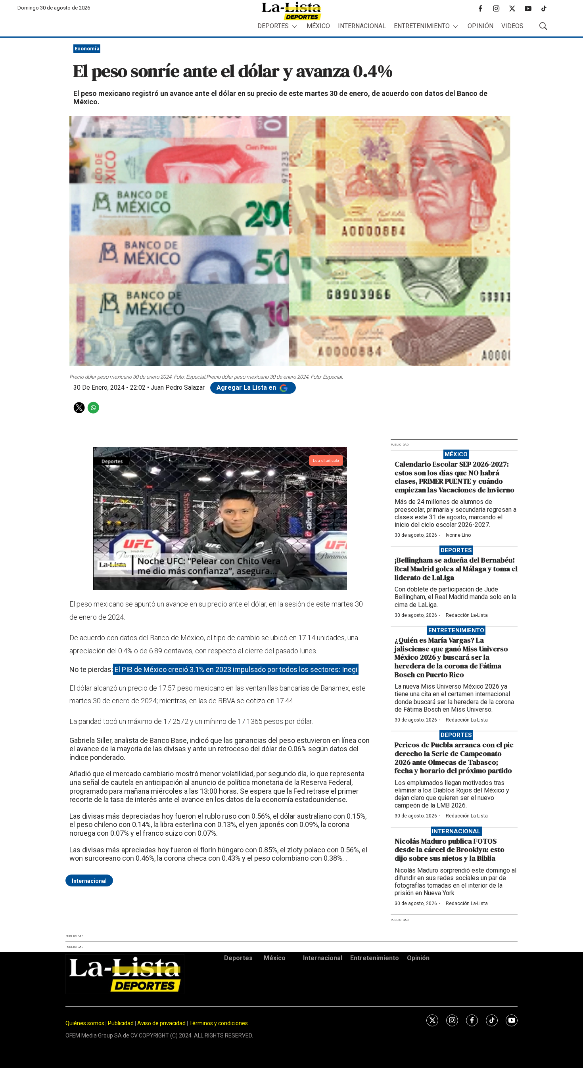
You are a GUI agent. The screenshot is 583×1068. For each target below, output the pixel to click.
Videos (512, 26)
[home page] (291, 10)
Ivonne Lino (458, 535)
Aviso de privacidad (161, 1023)
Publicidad (121, 1023)
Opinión (480, 26)
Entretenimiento (422, 26)
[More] (294, 26)
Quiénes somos (84, 1023)
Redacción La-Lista (467, 615)
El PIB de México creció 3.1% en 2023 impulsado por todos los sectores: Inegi (236, 669)
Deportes (273, 26)
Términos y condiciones (218, 1023)
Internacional (362, 26)
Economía (87, 49)
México (318, 26)
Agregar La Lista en (247, 387)
